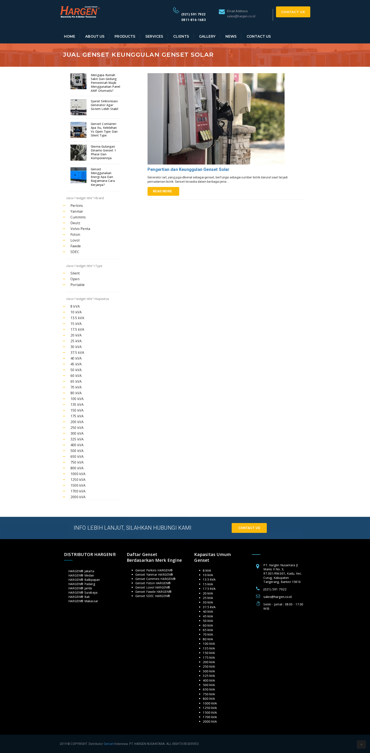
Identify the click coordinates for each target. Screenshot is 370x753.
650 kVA (77, 456)
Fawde (75, 246)
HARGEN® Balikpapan (84, 580)
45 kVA (76, 364)
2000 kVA (78, 497)
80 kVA (76, 393)
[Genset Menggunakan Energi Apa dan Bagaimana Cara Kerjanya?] (79, 175)
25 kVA (76, 341)
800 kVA (77, 468)
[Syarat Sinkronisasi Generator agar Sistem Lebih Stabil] (79, 107)
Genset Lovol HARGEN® (152, 587)
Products (125, 36)
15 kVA (76, 323)
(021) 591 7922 (193, 14)
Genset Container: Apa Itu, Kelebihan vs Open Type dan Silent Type (104, 130)
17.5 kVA (77, 329)
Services (154, 36)
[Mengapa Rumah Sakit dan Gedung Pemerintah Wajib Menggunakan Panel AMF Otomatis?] (79, 81)
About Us (94, 36)
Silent (75, 273)
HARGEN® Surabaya (82, 592)
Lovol (74, 240)
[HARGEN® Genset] (80, 11)
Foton (75, 234)
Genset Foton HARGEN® (153, 583)
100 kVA (77, 398)
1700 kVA (78, 491)
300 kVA (77, 433)
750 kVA (77, 462)
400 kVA (77, 445)
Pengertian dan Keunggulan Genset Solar (189, 169)
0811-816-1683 (193, 20)
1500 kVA (78, 485)
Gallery (207, 36)
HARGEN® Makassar (83, 601)
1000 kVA (78, 473)
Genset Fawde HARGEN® (153, 592)
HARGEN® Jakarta (81, 571)
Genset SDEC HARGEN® (152, 596)
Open (74, 279)
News (231, 36)
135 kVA (77, 404)
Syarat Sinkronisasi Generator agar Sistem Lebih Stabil (104, 105)
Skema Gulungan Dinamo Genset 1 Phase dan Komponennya (103, 152)
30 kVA (76, 346)
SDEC (74, 251)
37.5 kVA (77, 352)
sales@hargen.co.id (277, 596)
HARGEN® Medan (81, 575)
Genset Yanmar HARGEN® (154, 574)
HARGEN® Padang (81, 584)
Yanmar (76, 211)
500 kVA (77, 450)
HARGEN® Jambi (80, 588)
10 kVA (76, 312)
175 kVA (77, 416)
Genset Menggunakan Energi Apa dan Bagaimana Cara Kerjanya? (103, 177)
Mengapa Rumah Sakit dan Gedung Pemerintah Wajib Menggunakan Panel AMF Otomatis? (105, 83)
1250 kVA (78, 479)
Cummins (78, 217)
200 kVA (77, 421)
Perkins (76, 205)
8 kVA (75, 306)
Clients (181, 36)
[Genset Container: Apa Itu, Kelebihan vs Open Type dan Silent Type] (79, 130)
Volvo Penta (80, 228)
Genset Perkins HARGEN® (154, 570)
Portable (77, 284)
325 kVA (77, 439)
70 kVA (76, 387)
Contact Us (293, 12)
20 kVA (76, 335)
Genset (109, 744)
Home (69, 36)
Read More (162, 191)
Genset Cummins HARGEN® (155, 579)
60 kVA (76, 375)
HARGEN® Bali (79, 597)
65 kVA (76, 381)
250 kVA (77, 427)
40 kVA (76, 358)
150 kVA (77, 410)
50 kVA (76, 370)
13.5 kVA (77, 318)
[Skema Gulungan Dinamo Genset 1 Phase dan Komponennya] (79, 153)
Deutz (75, 223)
